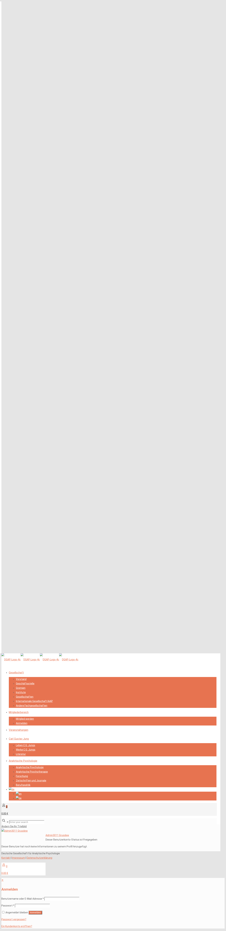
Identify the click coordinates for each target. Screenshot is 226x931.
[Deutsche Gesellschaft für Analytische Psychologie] (39, 659)
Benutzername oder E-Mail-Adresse (22, 898)
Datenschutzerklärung (39, 857)
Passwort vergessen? (13, 919)
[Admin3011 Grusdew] (14, 830)
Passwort (7, 905)
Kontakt (5, 857)
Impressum (18, 857)
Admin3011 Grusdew (57, 835)
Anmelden (35, 912)
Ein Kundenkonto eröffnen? (16, 926)
